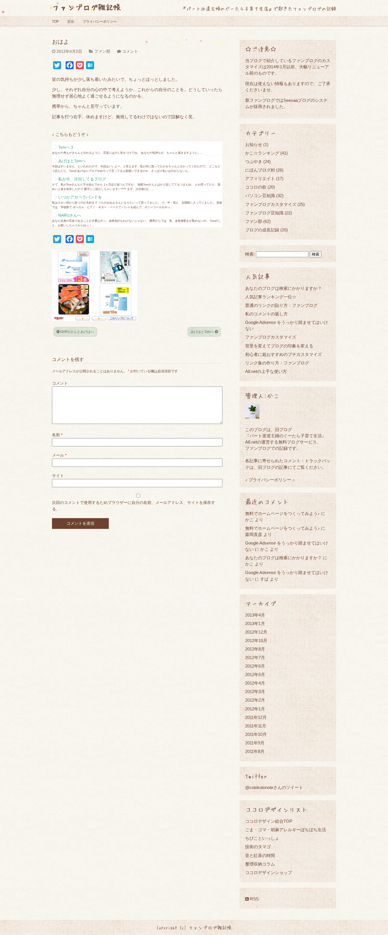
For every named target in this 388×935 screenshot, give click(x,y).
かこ (264, 549)
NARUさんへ (69, 215)
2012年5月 (255, 674)
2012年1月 (255, 708)
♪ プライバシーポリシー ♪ (270, 479)
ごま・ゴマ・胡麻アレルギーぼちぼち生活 (285, 829)
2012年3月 (255, 691)
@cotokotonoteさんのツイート (274, 787)
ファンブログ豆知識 (264, 212)
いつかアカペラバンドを (80, 197)
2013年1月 (255, 623)
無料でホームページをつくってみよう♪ (282, 513)
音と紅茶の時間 (260, 855)
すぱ (264, 579)
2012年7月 (255, 657)
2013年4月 (255, 615)
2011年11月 (255, 725)
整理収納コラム (260, 864)
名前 (57, 434)
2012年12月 (256, 632)
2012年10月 (256, 640)
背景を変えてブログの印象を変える (279, 345)
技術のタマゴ (258, 846)
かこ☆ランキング (262, 153)
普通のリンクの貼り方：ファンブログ (281, 305)
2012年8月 (255, 649)
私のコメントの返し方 (266, 313)
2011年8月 (254, 751)
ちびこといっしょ (262, 838)
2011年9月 (254, 742)
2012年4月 (255, 683)
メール (59, 455)
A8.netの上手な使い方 (266, 371)
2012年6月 (255, 666)
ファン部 (102, 51)
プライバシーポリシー (100, 22)
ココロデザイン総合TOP (268, 821)
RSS (254, 898)
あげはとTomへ (72, 161)
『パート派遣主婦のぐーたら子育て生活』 (285, 435)
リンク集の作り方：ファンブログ (277, 362)
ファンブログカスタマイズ (270, 204)
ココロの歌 (255, 187)
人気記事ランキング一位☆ (270, 296)
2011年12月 (256, 717)
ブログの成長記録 (262, 229)
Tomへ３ (66, 147)
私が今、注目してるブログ (82, 179)
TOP (55, 22)
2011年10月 (256, 734)
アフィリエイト (260, 178)
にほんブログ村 (260, 170)
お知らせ (253, 144)
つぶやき (253, 161)
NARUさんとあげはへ (76, 332)
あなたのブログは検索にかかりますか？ (283, 288)
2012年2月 (255, 700)
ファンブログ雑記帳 (86, 7)
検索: (250, 254)
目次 (70, 22)
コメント (130, 51)
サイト (58, 475)
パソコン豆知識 (260, 195)
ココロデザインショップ (268, 872)
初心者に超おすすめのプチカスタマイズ (283, 354)
